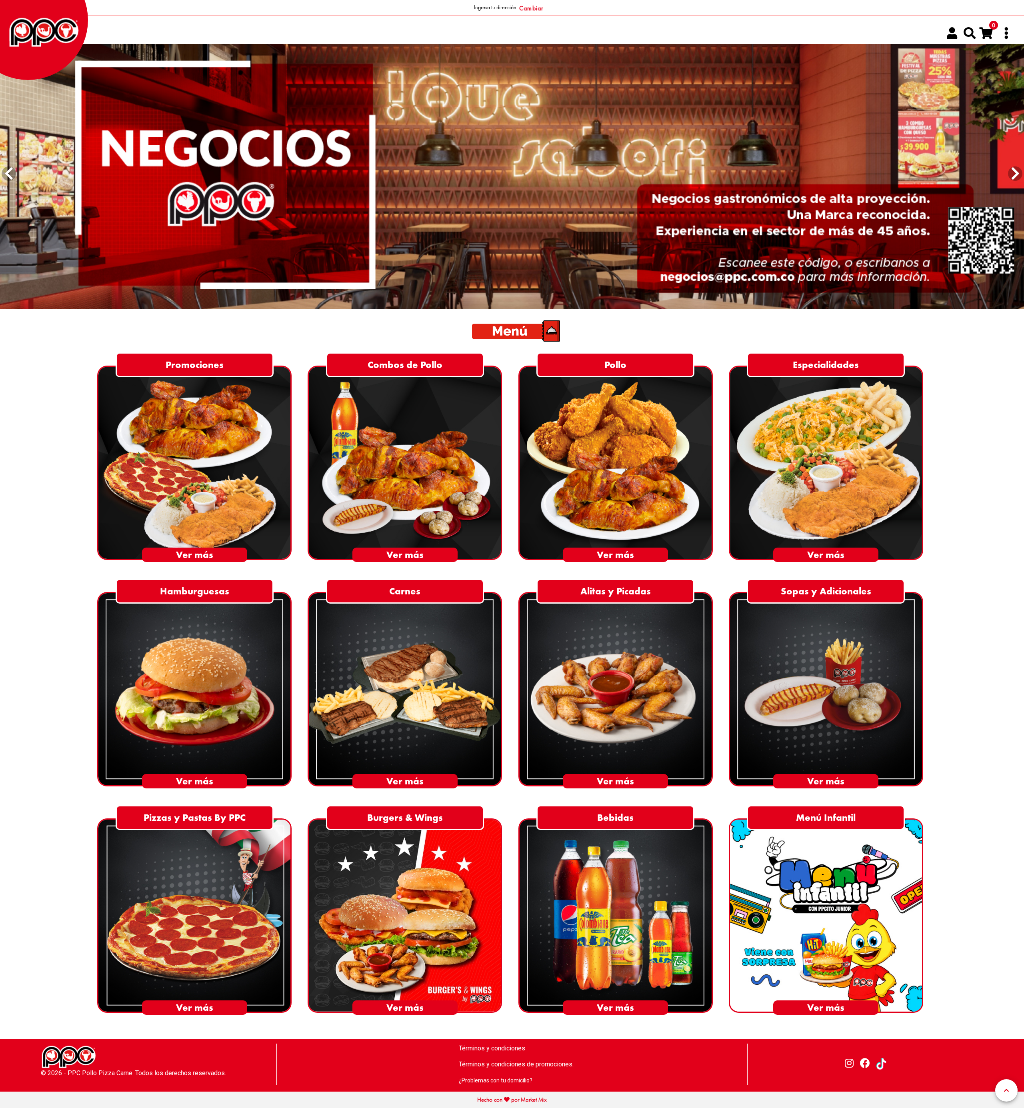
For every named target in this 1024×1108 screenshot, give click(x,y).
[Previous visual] (9, 174)
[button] (969, 33)
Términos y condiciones (492, 1048)
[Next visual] (1015, 174)
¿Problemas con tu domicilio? (495, 1080)
